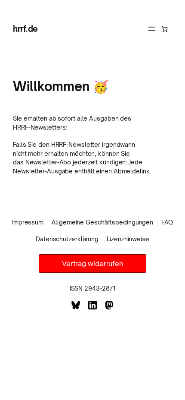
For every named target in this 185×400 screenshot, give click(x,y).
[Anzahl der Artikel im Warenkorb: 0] (164, 28)
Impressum (27, 222)
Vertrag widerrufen (92, 263)
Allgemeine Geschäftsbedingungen (102, 222)
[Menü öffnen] (152, 29)
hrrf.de (25, 28)
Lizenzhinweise (128, 238)
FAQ (167, 222)
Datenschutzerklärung (67, 238)
